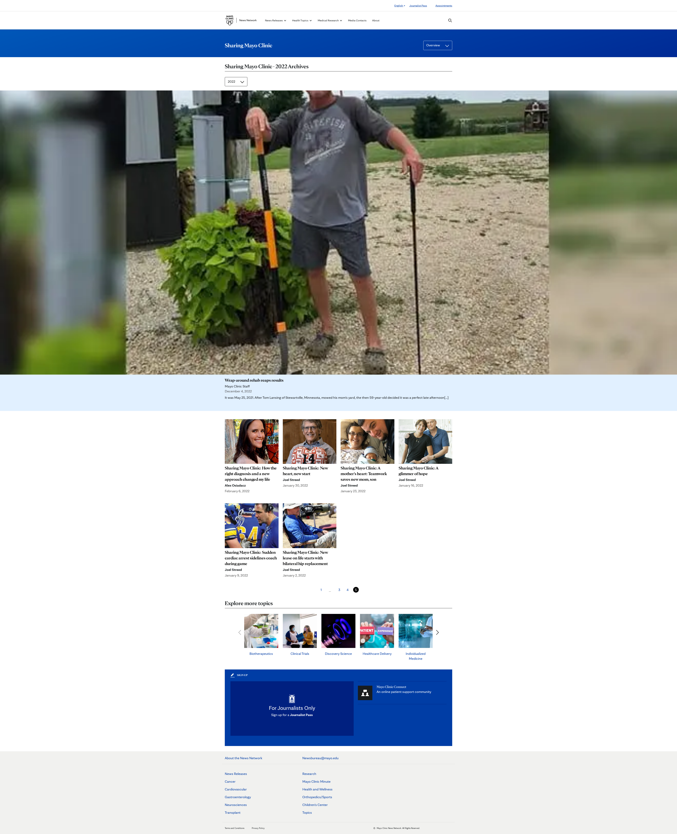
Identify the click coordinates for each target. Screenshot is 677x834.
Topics (307, 812)
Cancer (230, 781)
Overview (433, 45)
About (375, 20)
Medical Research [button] (328, 20)
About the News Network (243, 758)
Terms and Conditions (234, 828)
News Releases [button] (274, 20)
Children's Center (315, 805)
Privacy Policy (258, 828)
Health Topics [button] (300, 20)
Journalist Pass (418, 5)
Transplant (232, 812)
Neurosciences (236, 805)
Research (309, 774)
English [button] (398, 5)
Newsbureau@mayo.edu (320, 758)
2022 (232, 81)
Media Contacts (357, 20)
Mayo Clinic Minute (316, 781)
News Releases (236, 774)
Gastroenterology (238, 797)
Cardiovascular (236, 789)
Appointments (443, 5)
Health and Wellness (317, 789)
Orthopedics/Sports (317, 797)
